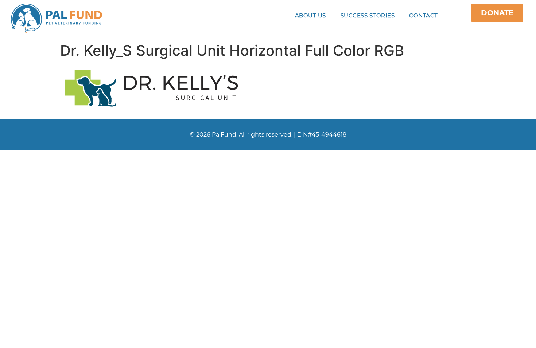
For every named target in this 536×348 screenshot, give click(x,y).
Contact (423, 15)
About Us (310, 15)
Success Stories (368, 15)
